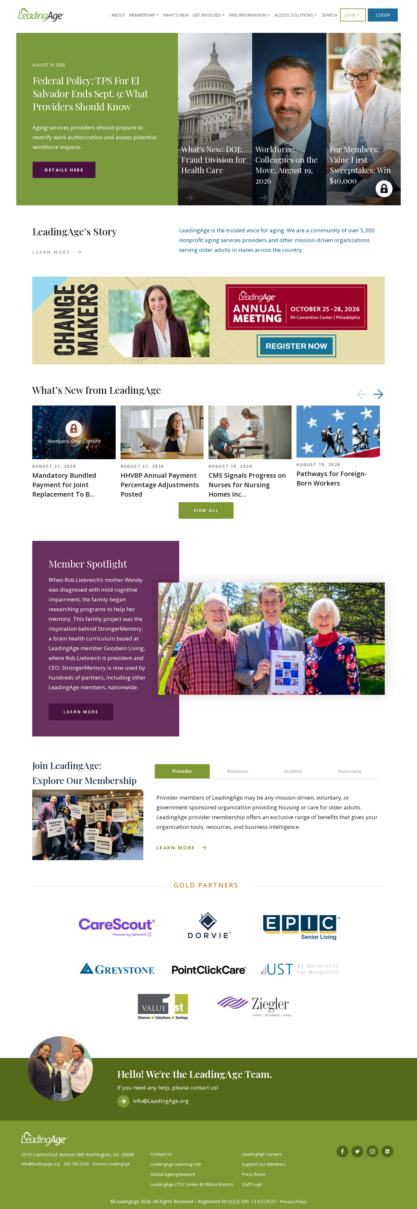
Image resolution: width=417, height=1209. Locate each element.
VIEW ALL (206, 510)
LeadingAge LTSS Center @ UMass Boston (192, 1184)
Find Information (247, 15)
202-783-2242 (76, 1164)
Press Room (254, 1174)
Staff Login (252, 1184)
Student (293, 771)
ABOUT (118, 15)
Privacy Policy (293, 1201)
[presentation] (362, 394)
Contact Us (161, 1154)
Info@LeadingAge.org (161, 1101)
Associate (350, 771)
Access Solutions (293, 15)
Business (238, 771)
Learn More (81, 712)
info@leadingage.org (40, 1164)
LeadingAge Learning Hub (176, 1164)
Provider (182, 771)
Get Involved (207, 15)
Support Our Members (264, 1164)
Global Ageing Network (173, 1174)
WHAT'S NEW (176, 15)
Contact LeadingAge (111, 1164)
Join (350, 15)
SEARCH (329, 15)
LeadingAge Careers (262, 1154)
